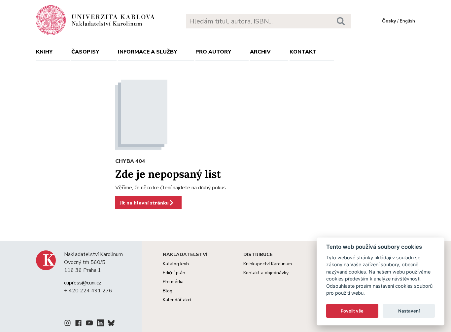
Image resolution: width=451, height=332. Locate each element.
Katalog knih (176, 264)
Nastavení (409, 311)
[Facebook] (78, 324)
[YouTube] (89, 324)
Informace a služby (147, 51)
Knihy (44, 51)
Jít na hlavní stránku (144, 203)
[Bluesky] (111, 324)
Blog (167, 291)
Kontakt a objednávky (266, 273)
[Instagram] (67, 324)
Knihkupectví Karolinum (267, 264)
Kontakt (303, 51)
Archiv (260, 51)
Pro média (173, 281)
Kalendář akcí (177, 300)
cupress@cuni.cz (82, 282)
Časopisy (85, 51)
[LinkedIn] (100, 324)
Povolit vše (352, 311)
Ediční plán (174, 273)
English (407, 21)
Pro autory (213, 51)
